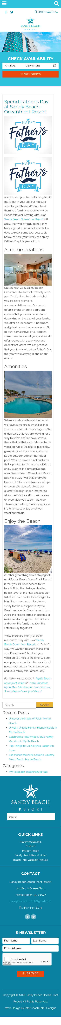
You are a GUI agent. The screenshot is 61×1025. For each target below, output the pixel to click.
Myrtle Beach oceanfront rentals (28, 771)
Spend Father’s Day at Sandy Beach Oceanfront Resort (26, 106)
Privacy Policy (30, 850)
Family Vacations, (39, 683)
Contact (30, 846)
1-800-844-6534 (47, 12)
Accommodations (30, 841)
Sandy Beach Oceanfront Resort (23, 219)
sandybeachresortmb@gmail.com (30, 901)
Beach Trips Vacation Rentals (30, 859)
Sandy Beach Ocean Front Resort (30, 24)
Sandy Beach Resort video (31, 855)
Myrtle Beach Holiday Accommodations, (27, 687)
